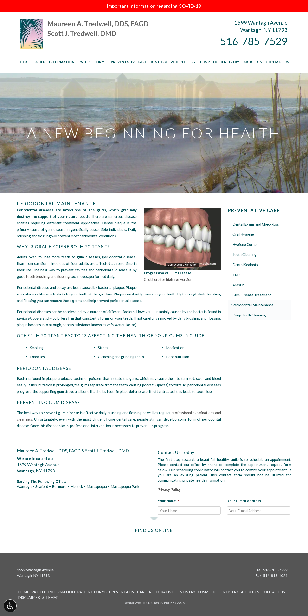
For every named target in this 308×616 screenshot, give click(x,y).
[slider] (181, 266)
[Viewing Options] (10, 605)
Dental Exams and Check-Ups (255, 224)
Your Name (168, 501)
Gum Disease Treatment (251, 295)
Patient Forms (93, 62)
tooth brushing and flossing (48, 276)
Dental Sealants (245, 264)
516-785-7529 (254, 41)
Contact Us (277, 62)
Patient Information (54, 62)
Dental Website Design (141, 603)
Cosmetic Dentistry (219, 62)
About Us (253, 62)
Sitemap (50, 597)
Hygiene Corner (245, 244)
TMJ (236, 275)
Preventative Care (129, 62)
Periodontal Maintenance (252, 305)
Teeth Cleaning (244, 254)
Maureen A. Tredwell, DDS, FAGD (97, 24)
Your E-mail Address (245, 501)
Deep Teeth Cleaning (249, 315)
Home (24, 62)
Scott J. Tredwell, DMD (81, 33)
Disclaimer (29, 597)
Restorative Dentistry (173, 62)
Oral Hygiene (243, 234)
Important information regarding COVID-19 (154, 6)
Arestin (238, 285)
